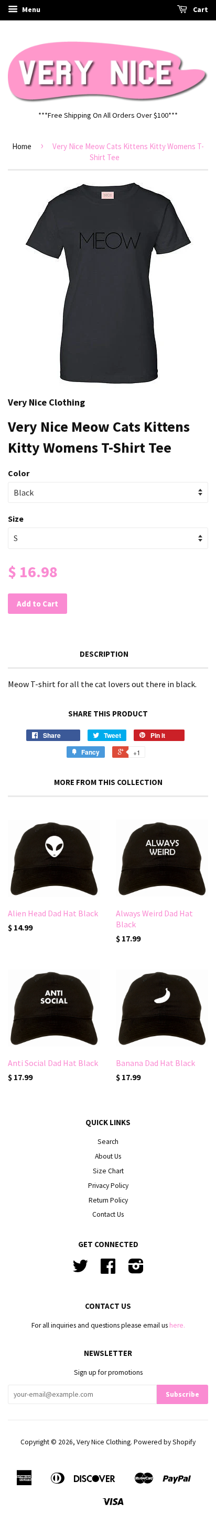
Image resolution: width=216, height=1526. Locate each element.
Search (108, 1141)
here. (177, 1325)
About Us (108, 1156)
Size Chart (108, 1170)
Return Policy (108, 1200)
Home (21, 146)
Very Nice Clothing (104, 1442)
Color (18, 473)
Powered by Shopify (165, 1442)
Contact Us (108, 1214)
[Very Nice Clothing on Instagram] (136, 1269)
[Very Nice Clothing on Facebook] (108, 1269)
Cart (199, 9)
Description (104, 654)
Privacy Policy (108, 1185)
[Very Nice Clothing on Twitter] (80, 1269)
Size (16, 518)
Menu (30, 9)
